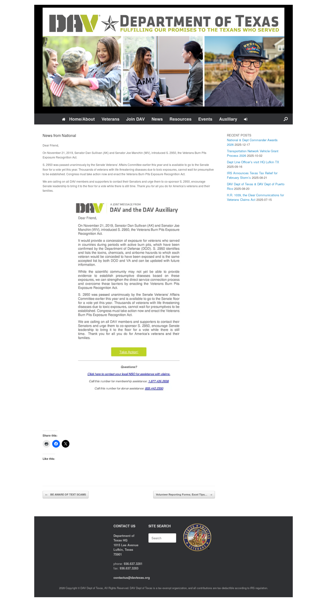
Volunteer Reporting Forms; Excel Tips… (184, 494)
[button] (286, 118)
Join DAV (135, 119)
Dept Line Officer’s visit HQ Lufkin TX (253, 162)
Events (205, 119)
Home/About (82, 119)
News (157, 119)
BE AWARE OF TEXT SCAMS (65, 494)
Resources (180, 119)
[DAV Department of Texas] (163, 57)
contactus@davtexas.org (131, 577)
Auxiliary (228, 119)
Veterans (110, 119)
